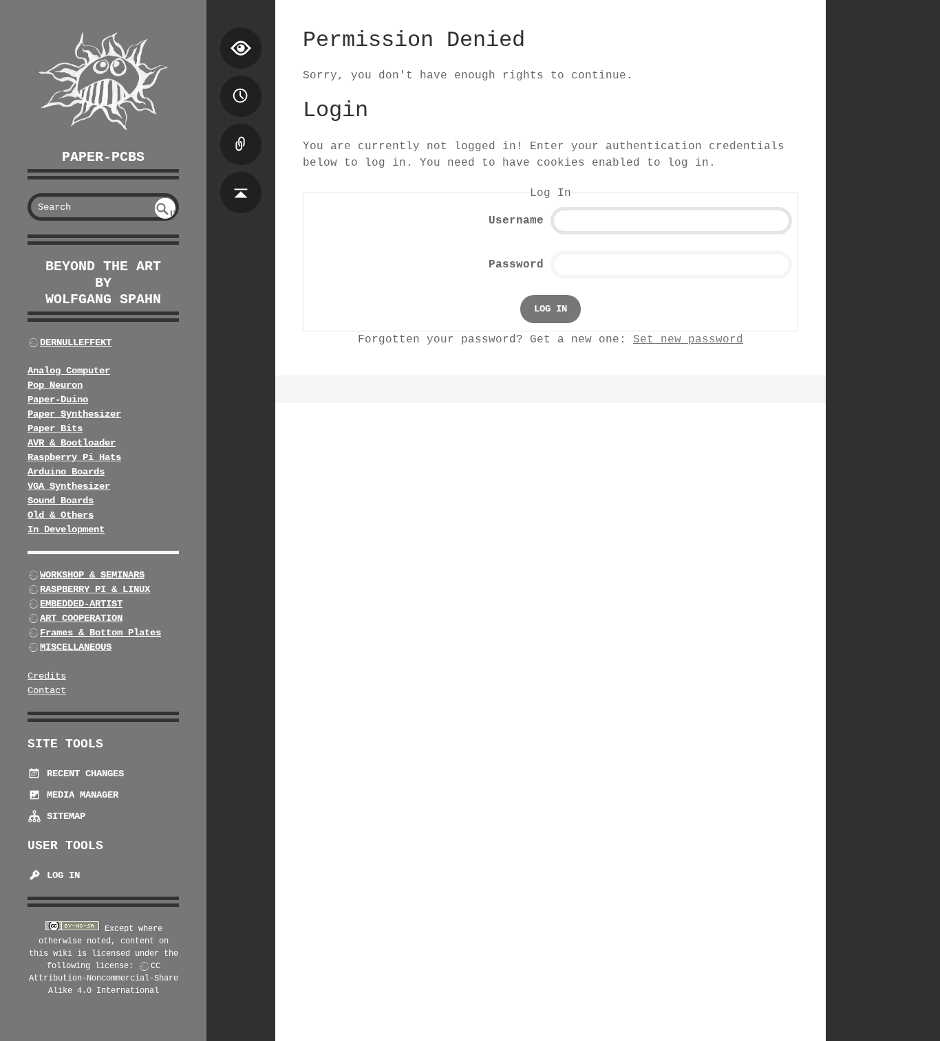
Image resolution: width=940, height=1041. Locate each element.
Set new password (688, 339)
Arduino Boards (66, 471)
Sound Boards (61, 500)
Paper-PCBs (103, 157)
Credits (47, 675)
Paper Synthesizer (74, 413)
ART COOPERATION (81, 618)
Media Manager (79, 794)
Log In (60, 875)
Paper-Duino (58, 399)
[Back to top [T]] (240, 178)
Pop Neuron (55, 385)
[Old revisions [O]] (240, 82)
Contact (47, 690)
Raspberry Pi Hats (74, 457)
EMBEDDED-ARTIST (81, 603)
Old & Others (61, 514)
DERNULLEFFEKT (75, 342)
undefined (166, 213)
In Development (66, 529)
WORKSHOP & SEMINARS (92, 574)
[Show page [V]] (240, 34)
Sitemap (63, 816)
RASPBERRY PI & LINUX (95, 589)
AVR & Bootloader (72, 442)
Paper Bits (55, 428)
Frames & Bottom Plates (100, 632)
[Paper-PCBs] (103, 81)
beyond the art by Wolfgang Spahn (103, 283)
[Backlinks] (240, 130)
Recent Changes (82, 773)
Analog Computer (69, 370)
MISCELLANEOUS (75, 647)
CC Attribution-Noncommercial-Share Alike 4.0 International (103, 978)
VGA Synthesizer (69, 486)
